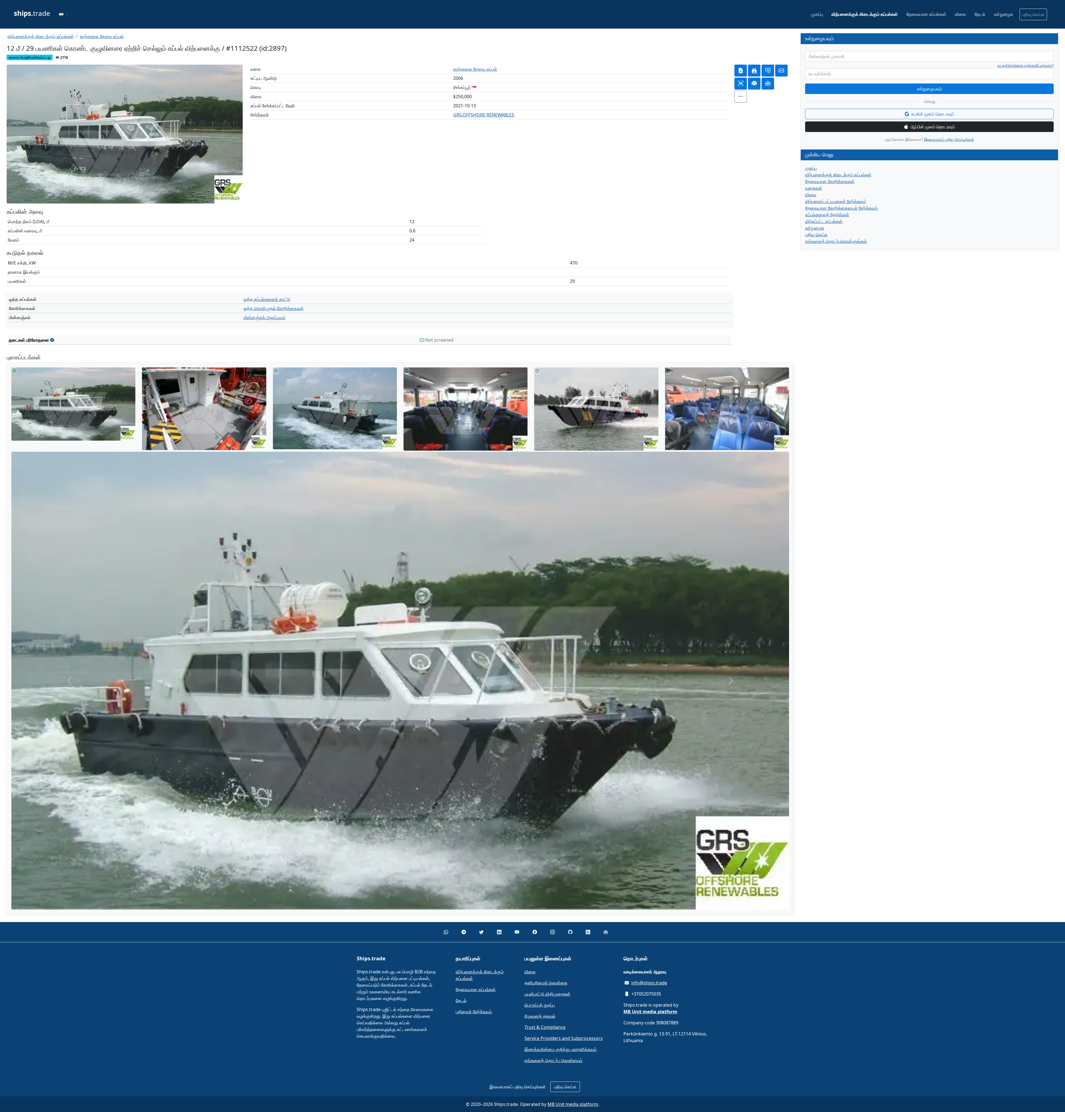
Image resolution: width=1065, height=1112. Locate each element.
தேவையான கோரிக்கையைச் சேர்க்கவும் (841, 208)
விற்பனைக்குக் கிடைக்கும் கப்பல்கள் (864, 14)
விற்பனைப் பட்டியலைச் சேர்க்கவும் (835, 201)
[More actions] (740, 97)
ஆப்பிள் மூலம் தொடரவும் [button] (933, 127)
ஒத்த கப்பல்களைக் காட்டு (267, 299)
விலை (960, 14)
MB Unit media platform (572, 1104)
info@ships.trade (649, 983)
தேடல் (980, 14)
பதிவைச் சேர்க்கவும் (474, 1012)
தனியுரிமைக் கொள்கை (545, 983)
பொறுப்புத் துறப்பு (539, 1005)
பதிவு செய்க (1033, 14)
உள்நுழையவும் (929, 89)
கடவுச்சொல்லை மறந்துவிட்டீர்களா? (1025, 65)
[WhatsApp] (446, 932)
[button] (63, 14)
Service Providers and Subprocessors (563, 1038)
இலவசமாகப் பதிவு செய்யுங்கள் (949, 139)
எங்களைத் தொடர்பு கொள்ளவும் (553, 1060)
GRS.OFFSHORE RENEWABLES (483, 115)
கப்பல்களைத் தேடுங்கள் (827, 215)
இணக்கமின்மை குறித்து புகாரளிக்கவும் (560, 1049)
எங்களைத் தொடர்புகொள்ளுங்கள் (836, 241)
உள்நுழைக (1003, 14)
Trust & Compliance (545, 1027)
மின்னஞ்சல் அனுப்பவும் (264, 317)
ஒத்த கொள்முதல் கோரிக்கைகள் (274, 308)
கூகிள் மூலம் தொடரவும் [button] (932, 114)
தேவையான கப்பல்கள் (926, 14)
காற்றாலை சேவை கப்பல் (102, 36)
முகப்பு (817, 14)
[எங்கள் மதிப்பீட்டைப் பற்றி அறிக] (52, 340)
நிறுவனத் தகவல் (540, 1016)
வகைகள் (813, 188)
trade (32, 13)
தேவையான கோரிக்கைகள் (829, 181)
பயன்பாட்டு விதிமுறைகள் (547, 994)
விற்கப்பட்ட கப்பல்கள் (824, 221)
